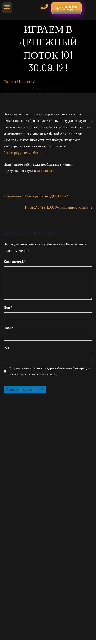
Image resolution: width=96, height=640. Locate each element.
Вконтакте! (45, 170)
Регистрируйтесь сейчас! (23, 152)
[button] (7, 7)
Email (8, 328)
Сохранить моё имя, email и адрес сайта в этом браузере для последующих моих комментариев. (49, 371)
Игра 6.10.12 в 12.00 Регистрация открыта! (57, 207)
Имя (8, 307)
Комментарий (14, 261)
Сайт (7, 348)
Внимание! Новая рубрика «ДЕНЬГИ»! (37, 196)
